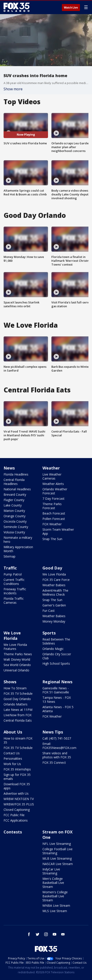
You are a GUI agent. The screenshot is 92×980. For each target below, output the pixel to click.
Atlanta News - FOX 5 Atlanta (57, 709)
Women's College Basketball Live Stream (55, 896)
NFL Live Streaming (56, 844)
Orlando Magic (53, 649)
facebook (29, 934)
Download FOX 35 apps (17, 786)
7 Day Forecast (53, 498)
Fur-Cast (48, 610)
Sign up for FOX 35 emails (17, 776)
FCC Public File (14, 815)
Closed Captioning (17, 809)
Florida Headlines (16, 474)
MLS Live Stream (54, 911)
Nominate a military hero (18, 539)
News (9, 468)
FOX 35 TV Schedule (18, 693)
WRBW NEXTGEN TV (19, 799)
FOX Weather (52, 524)
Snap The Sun (52, 539)
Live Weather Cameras (51, 476)
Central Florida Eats (18, 720)
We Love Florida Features (15, 647)
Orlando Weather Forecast (54, 491)
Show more (13, 89)
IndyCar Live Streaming (51, 871)
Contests (13, 832)
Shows (10, 681)
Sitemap (9, 556)
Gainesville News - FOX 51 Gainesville (55, 690)
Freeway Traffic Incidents (15, 591)
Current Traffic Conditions (14, 582)
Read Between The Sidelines (56, 641)
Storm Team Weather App (58, 531)
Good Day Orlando (17, 699)
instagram (46, 934)
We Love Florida (54, 574)
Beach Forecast (53, 513)
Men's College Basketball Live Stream (53, 882)
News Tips (52, 732)
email (63, 934)
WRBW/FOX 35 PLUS (19, 804)
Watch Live (71, 7)
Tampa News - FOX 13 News (56, 699)
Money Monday (53, 621)
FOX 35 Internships (17, 769)
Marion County (14, 510)
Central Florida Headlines (14, 482)
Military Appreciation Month (18, 549)
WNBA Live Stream (56, 905)
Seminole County (16, 527)
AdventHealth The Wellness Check (55, 592)
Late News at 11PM (18, 709)
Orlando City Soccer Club (56, 656)
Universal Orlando (16, 670)
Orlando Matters (15, 704)
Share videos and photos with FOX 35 (56, 755)
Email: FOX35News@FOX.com (59, 746)
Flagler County (14, 500)
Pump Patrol (13, 574)
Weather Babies (53, 585)
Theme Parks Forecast (52, 506)
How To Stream (15, 688)
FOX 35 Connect (54, 762)
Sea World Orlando (17, 665)
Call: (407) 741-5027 (56, 738)
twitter (37, 934)
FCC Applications (16, 820)
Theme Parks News (18, 654)
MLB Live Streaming (57, 858)
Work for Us (12, 764)
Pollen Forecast (53, 519)
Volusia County (14, 532)
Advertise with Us (16, 793)
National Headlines (17, 489)
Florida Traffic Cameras (14, 600)
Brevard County (15, 494)
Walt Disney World (17, 659)
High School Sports (56, 663)
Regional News (57, 681)
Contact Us (12, 753)
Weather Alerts (53, 484)
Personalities (13, 758)
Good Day (52, 568)
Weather (51, 468)
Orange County (14, 516)
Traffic (10, 568)
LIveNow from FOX (17, 715)
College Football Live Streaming (57, 851)
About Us (13, 732)
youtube (54, 934)
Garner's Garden (54, 605)
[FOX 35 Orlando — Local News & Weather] (16, 7)
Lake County (13, 505)
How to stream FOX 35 (18, 740)
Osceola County (15, 521)
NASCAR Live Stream (57, 864)
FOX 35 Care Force (56, 580)
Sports (49, 633)
